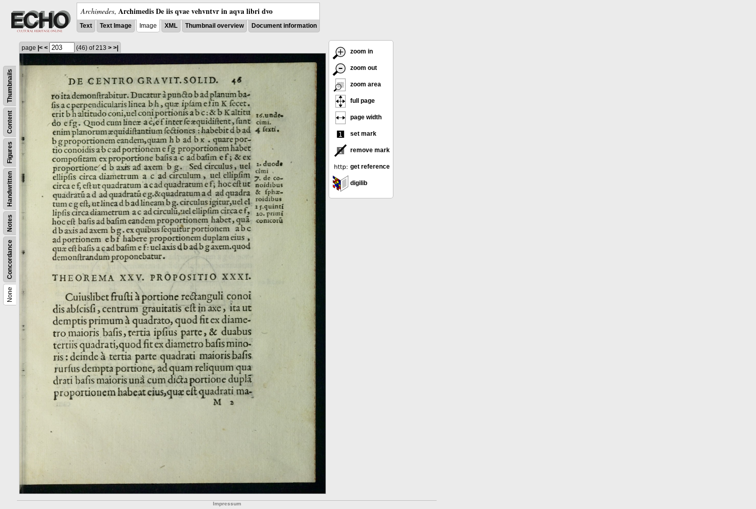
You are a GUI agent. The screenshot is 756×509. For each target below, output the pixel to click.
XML (171, 25)
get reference (369, 166)
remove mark (369, 150)
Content (9, 122)
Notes (9, 223)
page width (365, 117)
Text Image (116, 25)
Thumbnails (9, 86)
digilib (358, 183)
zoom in (361, 51)
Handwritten (9, 189)
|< (40, 47)
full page (362, 100)
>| (115, 47)
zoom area (365, 84)
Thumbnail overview (214, 25)
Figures (9, 152)
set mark (362, 133)
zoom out (363, 67)
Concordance (9, 259)
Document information (284, 25)
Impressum (227, 503)
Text (86, 25)
